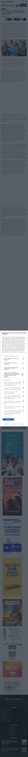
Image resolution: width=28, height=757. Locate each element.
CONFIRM (8, 419)
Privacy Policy (21, 424)
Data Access (14, 424)
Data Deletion (6, 424)
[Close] (25, 333)
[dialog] (14, 378)
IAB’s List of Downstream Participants (15, 352)
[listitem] (14, 356)
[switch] (23, 358)
